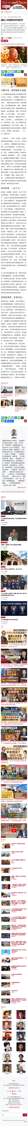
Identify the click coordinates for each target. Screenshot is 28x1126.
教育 (5, 17)
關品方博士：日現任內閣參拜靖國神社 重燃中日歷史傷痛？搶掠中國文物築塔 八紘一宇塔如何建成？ (13, 685)
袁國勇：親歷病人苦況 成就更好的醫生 (11, 544)
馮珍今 (12, 845)
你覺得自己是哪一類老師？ (17, 851)
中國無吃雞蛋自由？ (16, 982)
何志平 (12, 869)
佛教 (13, 44)
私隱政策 (25, 1121)
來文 (12, 960)
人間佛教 (18, 44)
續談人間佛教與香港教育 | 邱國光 (14, 17)
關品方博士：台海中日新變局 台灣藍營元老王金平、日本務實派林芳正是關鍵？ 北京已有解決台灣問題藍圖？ (13, 743)
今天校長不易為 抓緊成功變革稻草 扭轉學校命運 (20, 409)
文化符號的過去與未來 (16, 868)
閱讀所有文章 (21, 487)
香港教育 (8, 44)
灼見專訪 (3, 516)
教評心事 (4, 41)
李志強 (12, 992)
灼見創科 (3, 617)
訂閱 (25, 1115)
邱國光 (9, 38)
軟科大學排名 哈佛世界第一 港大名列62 (11, 569)
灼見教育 (3, 566)
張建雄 (12, 975)
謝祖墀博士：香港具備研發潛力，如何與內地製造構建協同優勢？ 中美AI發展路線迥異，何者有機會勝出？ (13, 820)
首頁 (2, 17)
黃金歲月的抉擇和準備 (16, 974)
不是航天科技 (14, 990)
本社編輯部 (5, 522)
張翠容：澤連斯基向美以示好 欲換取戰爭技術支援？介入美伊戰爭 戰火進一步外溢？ (18, 1000)
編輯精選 (13, 936)
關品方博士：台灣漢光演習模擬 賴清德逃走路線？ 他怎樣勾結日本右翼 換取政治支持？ (18, 927)
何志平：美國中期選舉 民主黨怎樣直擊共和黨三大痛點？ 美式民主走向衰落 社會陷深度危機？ (18, 943)
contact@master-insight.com (15, 1104)
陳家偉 (12, 862)
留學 (23, 44)
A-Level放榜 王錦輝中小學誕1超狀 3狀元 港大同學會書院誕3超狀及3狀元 (18, 918)
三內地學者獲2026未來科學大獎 (9, 619)
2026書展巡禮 (4, 542)
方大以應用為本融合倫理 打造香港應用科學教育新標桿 (7, 395)
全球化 (3, 44)
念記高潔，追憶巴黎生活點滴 (18, 843)
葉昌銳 (12, 853)
